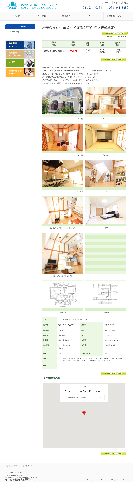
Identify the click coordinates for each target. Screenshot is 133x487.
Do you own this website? (77, 397)
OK (100, 397)
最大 (126, 3)
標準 (115, 3)
